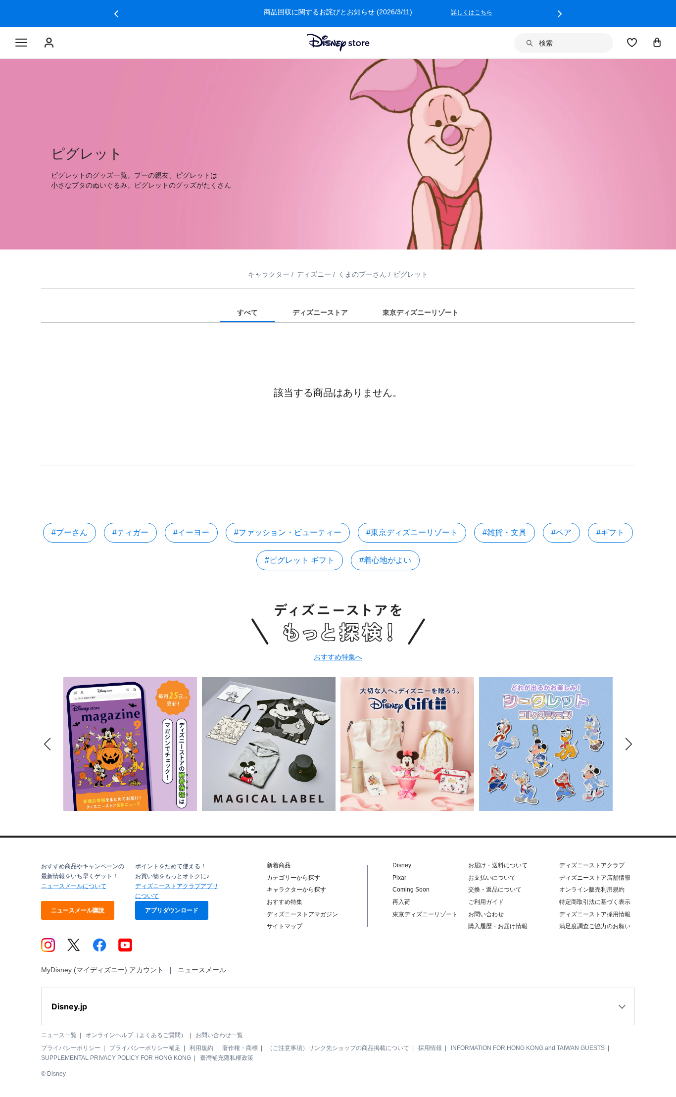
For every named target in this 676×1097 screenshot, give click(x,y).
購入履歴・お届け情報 (498, 926)
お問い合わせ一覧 (219, 1035)
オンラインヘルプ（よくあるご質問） (136, 1035)
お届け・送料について (498, 865)
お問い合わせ (486, 914)
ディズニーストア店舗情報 (594, 877)
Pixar (399, 877)
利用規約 (201, 1048)
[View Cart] (657, 42)
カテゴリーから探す (293, 877)
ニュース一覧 (59, 1035)
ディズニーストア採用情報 (594, 914)
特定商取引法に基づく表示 (594, 901)
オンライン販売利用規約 (592, 889)
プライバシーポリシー (70, 1048)
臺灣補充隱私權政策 (226, 1057)
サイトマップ (284, 926)
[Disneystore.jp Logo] (338, 42)
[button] (116, 13)
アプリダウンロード (171, 910)
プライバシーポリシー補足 (145, 1048)
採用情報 (430, 1048)
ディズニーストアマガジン (302, 914)
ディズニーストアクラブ (592, 865)
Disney (401, 865)
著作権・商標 (240, 1048)
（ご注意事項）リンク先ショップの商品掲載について (338, 1048)
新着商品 (278, 865)
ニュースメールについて (73, 886)
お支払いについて (492, 877)
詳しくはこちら (471, 12)
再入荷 (401, 901)
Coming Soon (411, 889)
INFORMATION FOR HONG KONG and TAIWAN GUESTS (528, 1048)
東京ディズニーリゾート (425, 914)
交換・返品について (495, 889)
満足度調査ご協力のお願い (594, 926)
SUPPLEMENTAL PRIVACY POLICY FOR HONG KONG (116, 1057)
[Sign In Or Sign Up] (50, 43)
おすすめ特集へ (338, 657)
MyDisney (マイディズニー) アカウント (102, 970)
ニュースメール (202, 970)
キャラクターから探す (296, 889)
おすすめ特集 (284, 901)
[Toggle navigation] (21, 43)
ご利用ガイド (486, 901)
